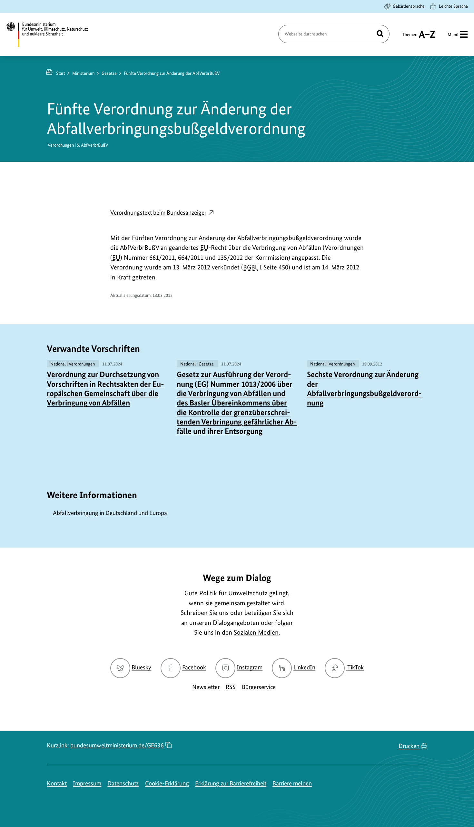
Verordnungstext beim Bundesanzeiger (162, 213)
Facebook (194, 667)
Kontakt (57, 783)
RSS (231, 687)
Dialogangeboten (236, 623)
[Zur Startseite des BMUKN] (52, 34)
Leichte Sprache (453, 6)
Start (60, 73)
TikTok (355, 667)
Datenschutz (123, 783)
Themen (409, 37)
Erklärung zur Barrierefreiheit (230, 783)
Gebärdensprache (409, 6)
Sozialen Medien (256, 632)
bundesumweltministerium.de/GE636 (117, 745)
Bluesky (141, 667)
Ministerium (83, 73)
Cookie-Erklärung (167, 783)
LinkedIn (304, 667)
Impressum (87, 783)
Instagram (249, 667)
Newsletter (206, 687)
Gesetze (109, 73)
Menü (453, 34)
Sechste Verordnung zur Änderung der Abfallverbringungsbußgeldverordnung (364, 388)
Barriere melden (292, 783)
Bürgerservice (259, 687)
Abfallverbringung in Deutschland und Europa (110, 513)
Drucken (409, 746)
